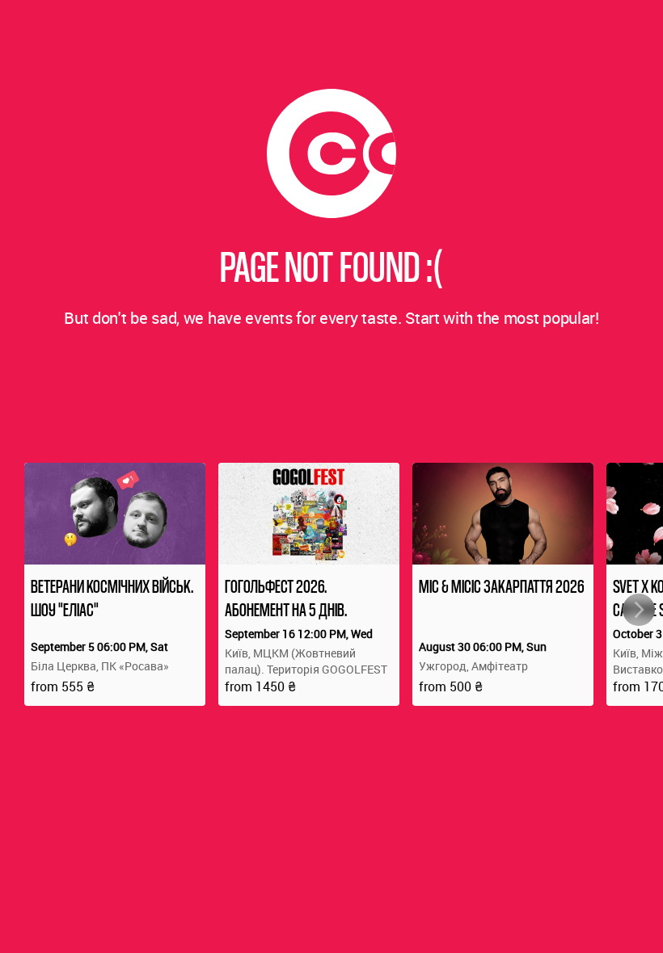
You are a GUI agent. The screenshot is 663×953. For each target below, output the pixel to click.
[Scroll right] (639, 610)
